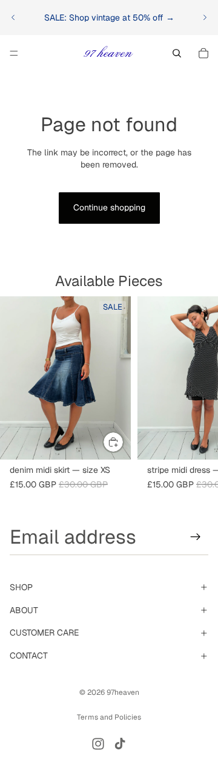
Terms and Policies (109, 717)
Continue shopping (109, 207)
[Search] (177, 53)
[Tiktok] (120, 744)
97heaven (123, 692)
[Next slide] (204, 17)
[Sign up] (195, 537)
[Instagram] (98, 744)
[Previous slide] (13, 17)
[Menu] (14, 53)
